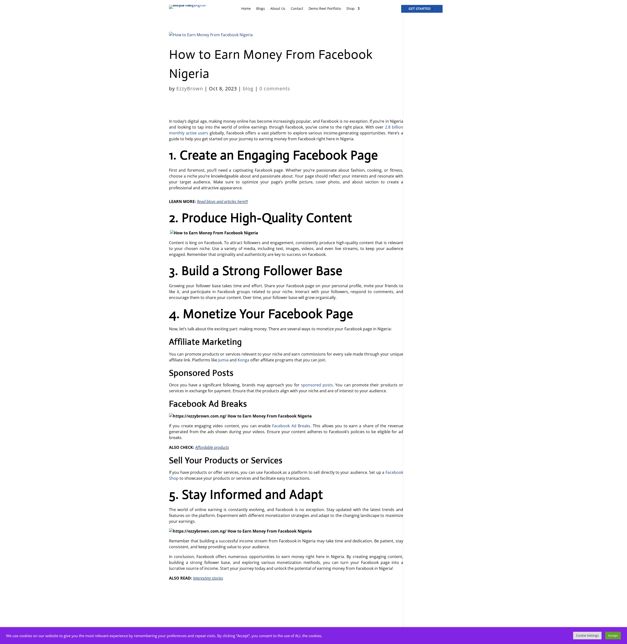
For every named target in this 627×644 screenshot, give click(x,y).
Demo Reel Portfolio (325, 9)
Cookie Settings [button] (587, 635)
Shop (350, 9)
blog (248, 88)
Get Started (420, 9)
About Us (277, 9)
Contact (297, 9)
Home (246, 9)
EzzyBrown (189, 88)
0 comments (274, 88)
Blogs (260, 9)
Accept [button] (613, 635)
